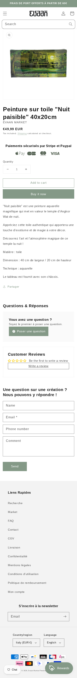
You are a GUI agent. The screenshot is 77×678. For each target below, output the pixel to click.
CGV (11, 538)
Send (15, 466)
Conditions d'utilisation (23, 574)
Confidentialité (17, 556)
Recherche (15, 503)
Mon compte (16, 591)
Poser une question (30, 331)
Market (12, 512)
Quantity (8, 161)
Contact (13, 529)
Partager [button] (13, 286)
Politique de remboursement (27, 582)
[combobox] (38, 24)
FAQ (11, 520)
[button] (5, 13)
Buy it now (38, 194)
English (51, 642)
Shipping (22, 133)
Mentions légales (19, 565)
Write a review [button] (38, 366)
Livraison (14, 547)
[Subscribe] (64, 616)
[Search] (70, 24)
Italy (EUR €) (24, 642)
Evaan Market (34, 671)
